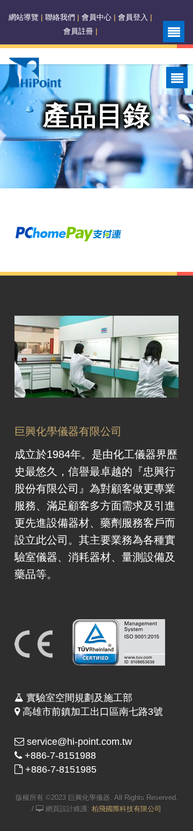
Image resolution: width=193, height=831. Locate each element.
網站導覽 (24, 17)
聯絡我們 (60, 17)
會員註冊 (78, 31)
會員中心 (96, 17)
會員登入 (133, 17)
